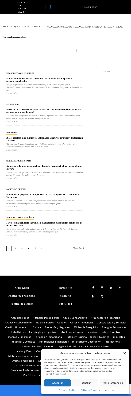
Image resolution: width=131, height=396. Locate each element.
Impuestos (11, 132)
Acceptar (57, 382)
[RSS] (93, 296)
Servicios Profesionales (18, 161)
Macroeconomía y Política (20, 73)
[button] (124, 353)
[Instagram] (102, 287)
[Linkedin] (110, 287)
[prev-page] (9, 248)
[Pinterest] (119, 287)
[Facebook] (93, 287)
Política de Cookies (67, 390)
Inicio (6, 27)
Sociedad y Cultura (16, 189)
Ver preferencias (113, 382)
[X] (102, 296)
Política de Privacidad (90, 390)
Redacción (11, 93)
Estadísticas (12, 104)
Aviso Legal (110, 390)
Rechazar (85, 382)
